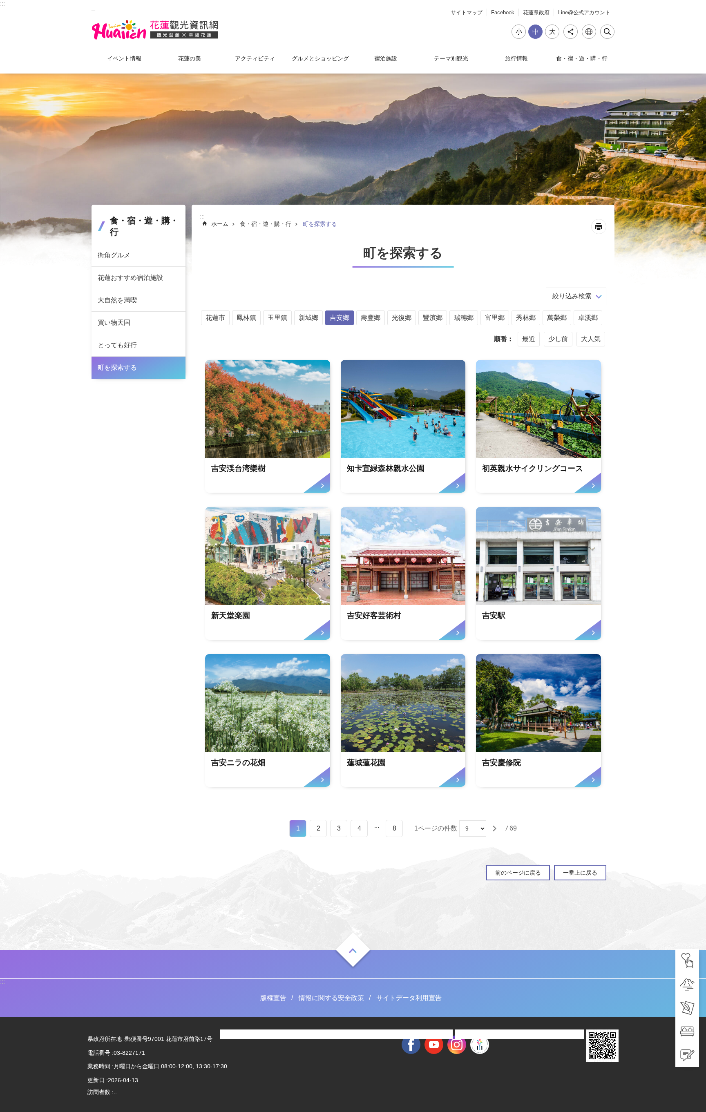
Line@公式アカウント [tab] (584, 12)
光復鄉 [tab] (401, 317)
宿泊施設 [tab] (385, 58)
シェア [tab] (570, 32)
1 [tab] (298, 828)
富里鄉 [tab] (495, 317)
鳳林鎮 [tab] (246, 317)
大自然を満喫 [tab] (117, 300)
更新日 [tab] (96, 1080)
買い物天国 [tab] (114, 322)
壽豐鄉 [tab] (370, 317)
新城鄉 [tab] (308, 317)
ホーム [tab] (219, 224)
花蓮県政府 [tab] (536, 12)
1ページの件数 (435, 828)
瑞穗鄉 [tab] (464, 317)
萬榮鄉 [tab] (557, 317)
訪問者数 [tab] (98, 1092)
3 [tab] (339, 828)
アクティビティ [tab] (255, 58)
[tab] (687, 960)
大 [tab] (552, 31)
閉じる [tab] (607, 32)
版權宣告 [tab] (273, 997)
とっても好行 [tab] (117, 345)
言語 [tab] (589, 32)
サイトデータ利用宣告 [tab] (409, 997)
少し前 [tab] (558, 338)
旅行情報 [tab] (516, 58)
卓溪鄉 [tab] (588, 317)
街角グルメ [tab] (114, 255)
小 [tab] (519, 31)
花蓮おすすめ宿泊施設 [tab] (130, 277)
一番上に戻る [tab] (580, 872)
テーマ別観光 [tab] (451, 58)
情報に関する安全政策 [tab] (331, 997)
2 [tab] (318, 828)
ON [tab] (353, 950)
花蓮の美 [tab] (189, 58)
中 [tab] (535, 31)
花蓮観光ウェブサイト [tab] (155, 29)
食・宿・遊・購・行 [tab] (582, 58)
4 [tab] (359, 828)
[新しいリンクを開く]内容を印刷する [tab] (598, 226)
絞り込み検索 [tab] (572, 296)
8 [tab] (394, 828)
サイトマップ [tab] (467, 12)
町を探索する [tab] (117, 367)
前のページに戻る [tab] (518, 872)
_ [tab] (93, 7)
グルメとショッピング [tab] (320, 58)
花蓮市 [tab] (215, 317)
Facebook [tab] (502, 12)
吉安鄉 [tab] (339, 317)
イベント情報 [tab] (124, 58)
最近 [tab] (528, 338)
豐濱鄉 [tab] (432, 317)
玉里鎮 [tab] (277, 317)
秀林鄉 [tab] (526, 317)
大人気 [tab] (591, 338)
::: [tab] (2, 3)
